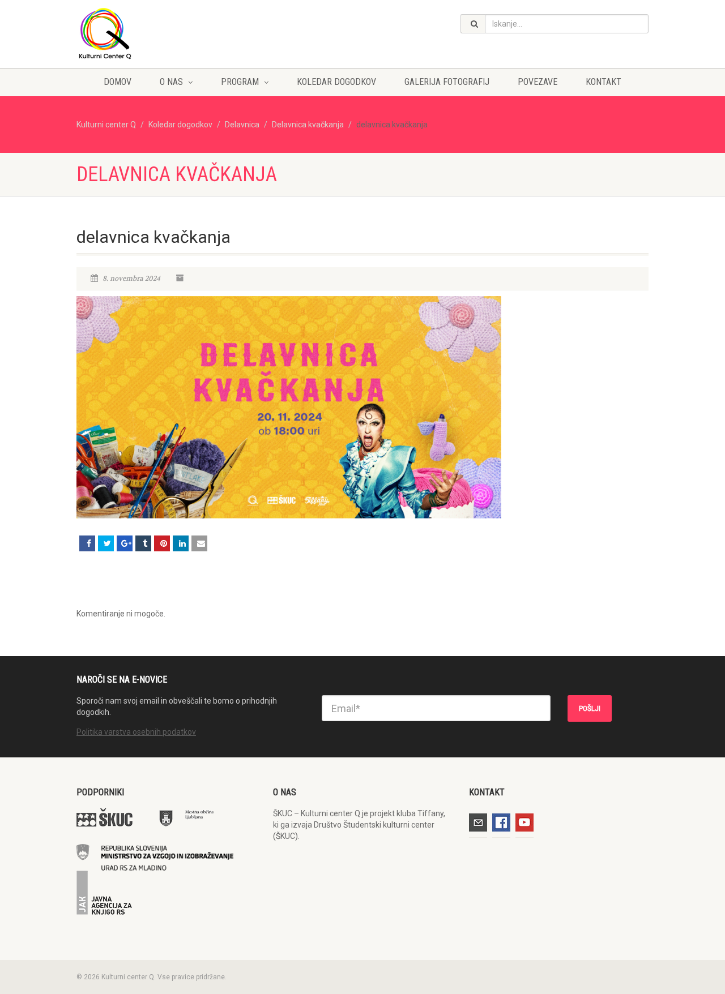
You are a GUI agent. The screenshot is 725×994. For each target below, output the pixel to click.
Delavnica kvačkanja (308, 124)
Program (240, 81)
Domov (117, 81)
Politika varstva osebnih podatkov (136, 731)
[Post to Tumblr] (143, 543)
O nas (171, 81)
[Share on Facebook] (87, 543)
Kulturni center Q (106, 124)
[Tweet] (106, 543)
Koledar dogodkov (336, 81)
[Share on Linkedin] (181, 543)
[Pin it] (162, 543)
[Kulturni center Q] (166, 33)
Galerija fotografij (446, 81)
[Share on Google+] (125, 543)
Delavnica (242, 124)
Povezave (537, 81)
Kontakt (603, 81)
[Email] (199, 543)
